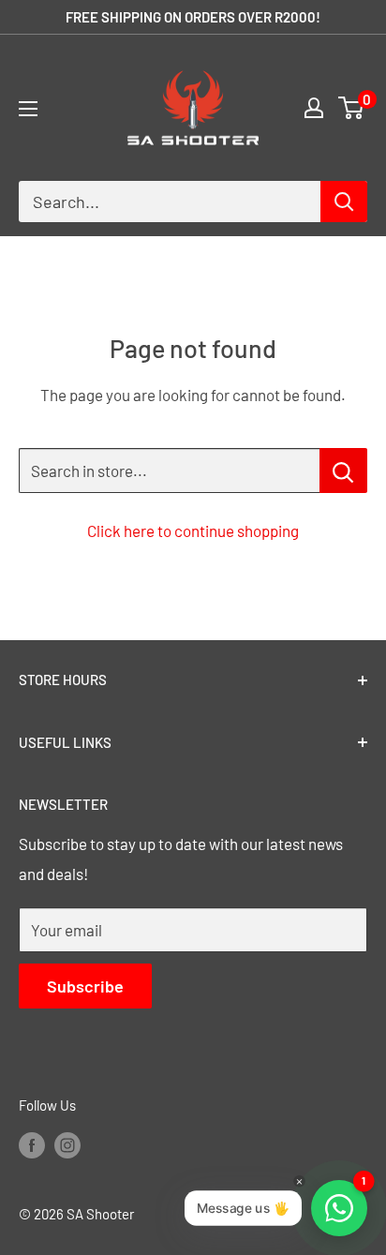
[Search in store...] (343, 470)
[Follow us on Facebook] (32, 1143)
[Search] (343, 201)
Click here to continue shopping (193, 530)
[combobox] (169, 201)
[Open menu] (28, 108)
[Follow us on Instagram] (67, 1143)
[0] (352, 108)
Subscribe (85, 986)
